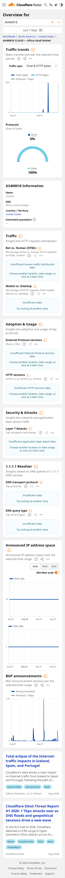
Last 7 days (35, 30)
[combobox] (25, 22)
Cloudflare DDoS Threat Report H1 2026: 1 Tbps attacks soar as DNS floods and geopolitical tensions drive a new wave (32, 813)
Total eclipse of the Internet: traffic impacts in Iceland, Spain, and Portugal (30, 761)
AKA (8, 201)
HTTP (34, 134)
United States (13, 214)
